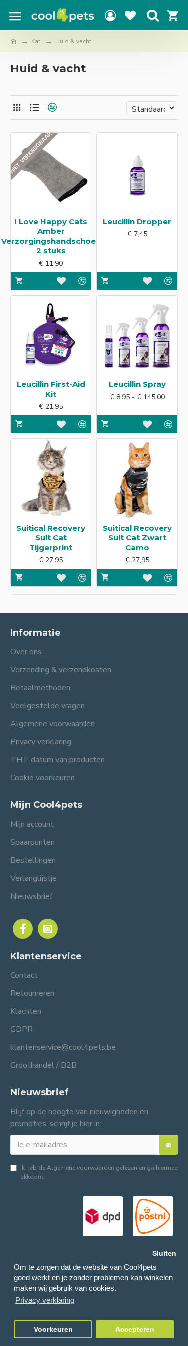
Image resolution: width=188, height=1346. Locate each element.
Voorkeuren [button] (53, 1329)
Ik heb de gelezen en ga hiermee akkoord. (98, 1172)
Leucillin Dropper (137, 221)
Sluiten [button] (164, 1253)
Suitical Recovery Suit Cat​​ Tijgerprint (50, 537)
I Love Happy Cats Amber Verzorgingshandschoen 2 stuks (51, 236)
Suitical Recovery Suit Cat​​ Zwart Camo (137, 537)
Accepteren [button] (134, 1329)
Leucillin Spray (137, 384)
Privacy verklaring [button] (44, 1300)
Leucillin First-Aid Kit (51, 389)
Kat (35, 41)
